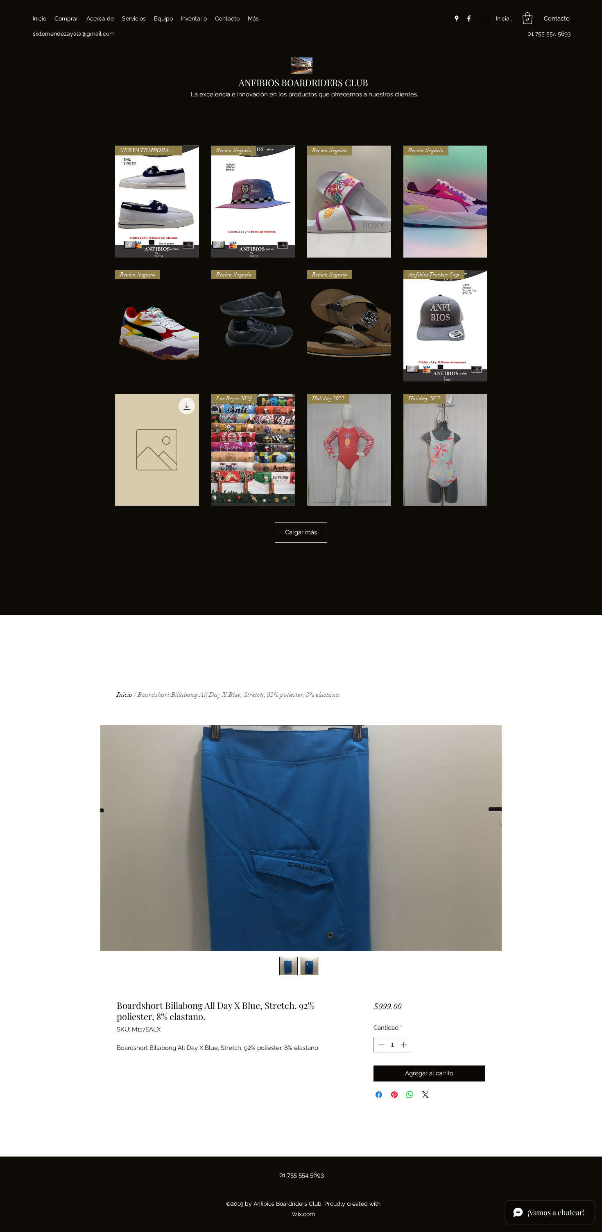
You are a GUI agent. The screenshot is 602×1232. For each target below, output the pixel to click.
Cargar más (301, 532)
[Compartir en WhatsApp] (410, 1095)
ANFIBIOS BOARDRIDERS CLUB (303, 82)
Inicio (124, 695)
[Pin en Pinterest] (394, 1095)
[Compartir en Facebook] (379, 1095)
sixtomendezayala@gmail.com (74, 33)
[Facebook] (469, 18)
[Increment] (404, 1044)
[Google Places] (457, 18)
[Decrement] (380, 1044)
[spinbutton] (392, 1044)
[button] (527, 18)
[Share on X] (425, 1095)
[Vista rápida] (157, 450)
